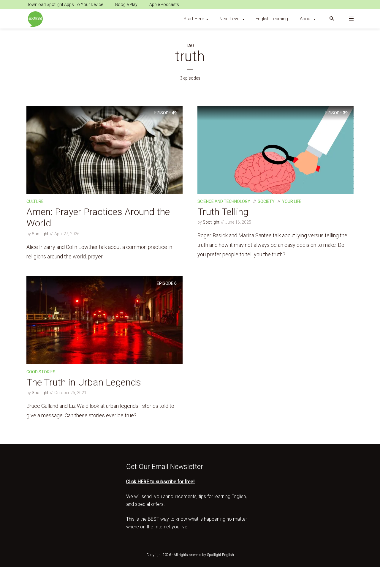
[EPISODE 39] (275, 149)
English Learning (272, 18)
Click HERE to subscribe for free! (160, 481)
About (306, 18)
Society (266, 201)
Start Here (193, 18)
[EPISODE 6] (104, 319)
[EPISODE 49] (104, 149)
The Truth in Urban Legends (83, 382)
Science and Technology (223, 201)
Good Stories (41, 371)
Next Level (229, 18)
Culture (35, 201)
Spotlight (40, 233)
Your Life (291, 201)
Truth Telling (222, 211)
